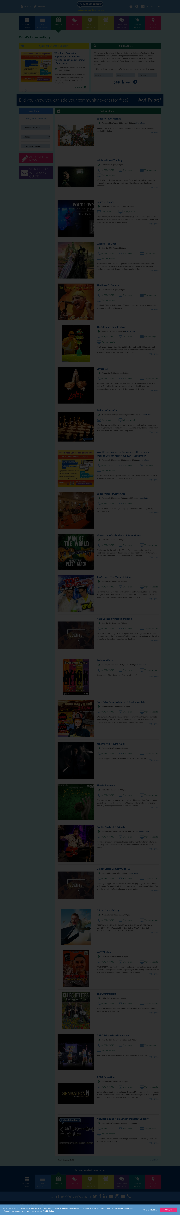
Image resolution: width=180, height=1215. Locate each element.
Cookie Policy (48, 1211)
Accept (168, 1210)
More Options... (149, 1210)
